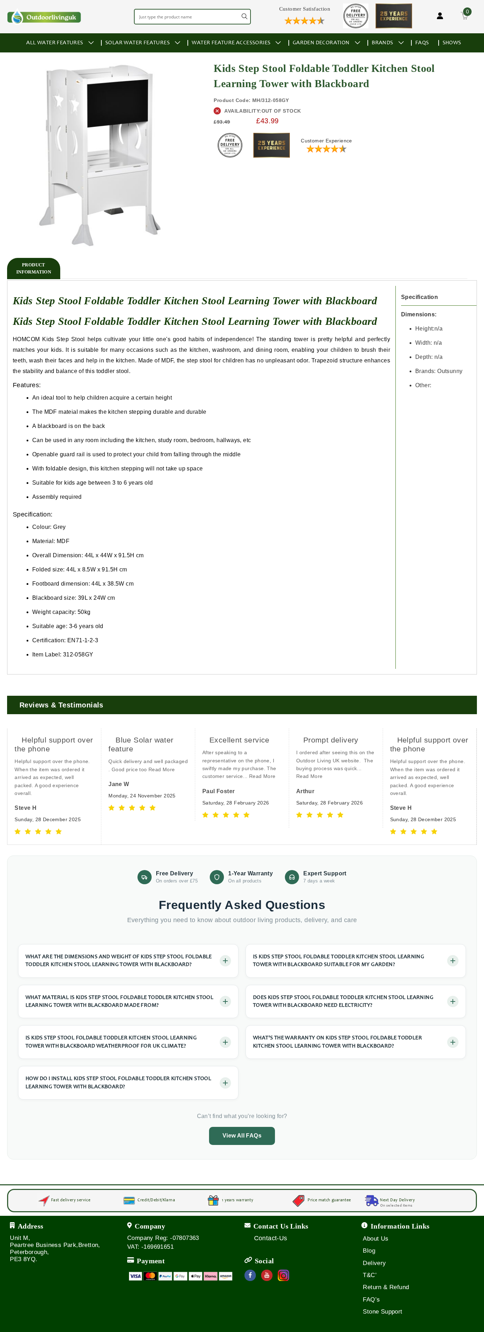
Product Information (33, 268)
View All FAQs (242, 1136)
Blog (369, 1250)
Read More (68, 769)
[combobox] (192, 16)
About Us (375, 1238)
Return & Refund (386, 1287)
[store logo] (44, 16)
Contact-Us (270, 1238)
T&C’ (370, 1275)
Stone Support (382, 1311)
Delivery (374, 1263)
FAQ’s (371, 1299)
